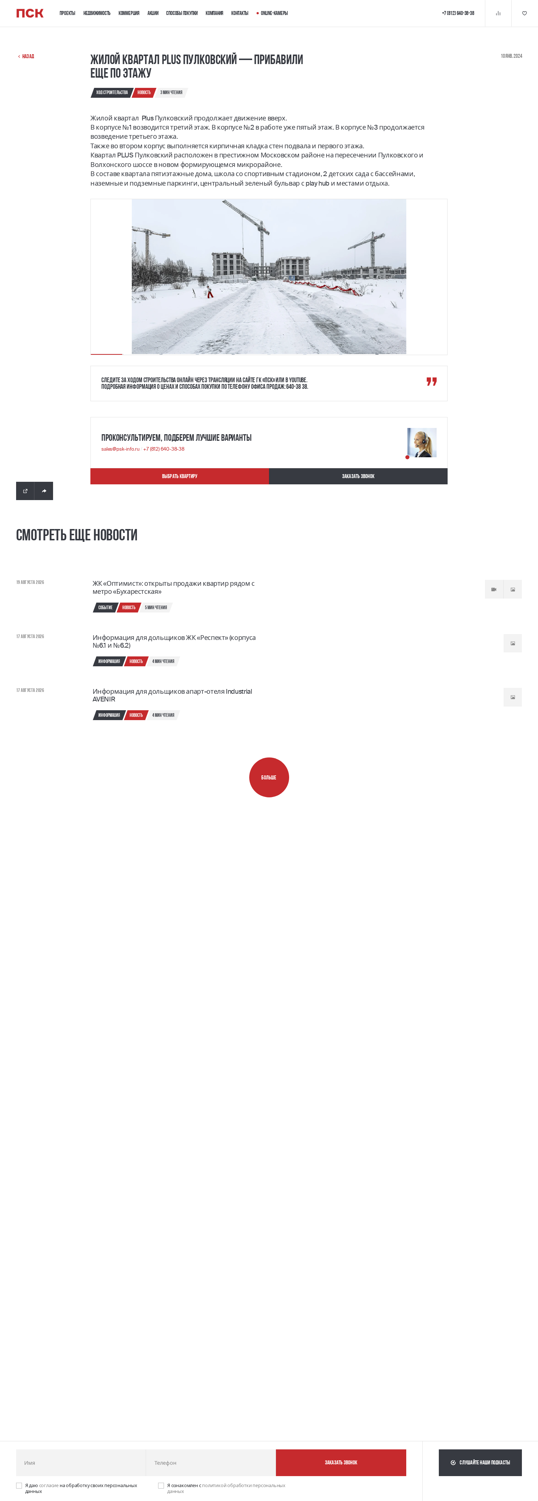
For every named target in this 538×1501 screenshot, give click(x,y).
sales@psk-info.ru (121, 449)
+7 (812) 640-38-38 (163, 449)
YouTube (297, 379)
